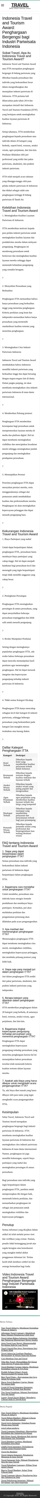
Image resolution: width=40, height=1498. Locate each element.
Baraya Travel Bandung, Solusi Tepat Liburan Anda (16, 1471)
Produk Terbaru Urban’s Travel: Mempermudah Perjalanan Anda (14, 1373)
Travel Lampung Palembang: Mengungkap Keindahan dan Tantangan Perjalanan (19, 1432)
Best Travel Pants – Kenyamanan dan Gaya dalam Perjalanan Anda (19, 1378)
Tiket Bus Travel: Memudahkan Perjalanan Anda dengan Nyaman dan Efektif (19, 1363)
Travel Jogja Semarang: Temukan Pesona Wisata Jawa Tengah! (18, 1424)
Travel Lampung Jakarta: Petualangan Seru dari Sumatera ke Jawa (19, 1476)
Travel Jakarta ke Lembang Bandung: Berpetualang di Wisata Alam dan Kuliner (18, 1354)
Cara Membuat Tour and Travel (14, 1358)
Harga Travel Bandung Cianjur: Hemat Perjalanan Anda (17, 1383)
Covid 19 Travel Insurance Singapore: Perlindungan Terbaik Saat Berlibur (17, 1388)
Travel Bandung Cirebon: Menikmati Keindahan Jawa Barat (16, 1442)
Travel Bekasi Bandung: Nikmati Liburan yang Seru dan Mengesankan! (18, 1419)
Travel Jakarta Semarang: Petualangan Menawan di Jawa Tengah (17, 1456)
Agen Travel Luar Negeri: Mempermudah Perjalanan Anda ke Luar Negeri (18, 1344)
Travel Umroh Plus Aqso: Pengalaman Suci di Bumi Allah (19, 1349)
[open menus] (3, 5)
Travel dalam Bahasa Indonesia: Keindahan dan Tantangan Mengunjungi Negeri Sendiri (19, 1339)
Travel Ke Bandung (9, 1452)
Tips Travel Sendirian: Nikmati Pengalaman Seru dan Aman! (19, 1393)
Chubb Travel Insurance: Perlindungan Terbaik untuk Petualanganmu (17, 1447)
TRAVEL (20, 4)
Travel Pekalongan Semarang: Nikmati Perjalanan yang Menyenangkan (17, 1481)
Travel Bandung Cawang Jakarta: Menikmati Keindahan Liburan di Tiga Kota (19, 1368)
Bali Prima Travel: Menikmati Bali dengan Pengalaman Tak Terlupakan (19, 1437)
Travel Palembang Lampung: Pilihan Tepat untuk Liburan (19, 1466)
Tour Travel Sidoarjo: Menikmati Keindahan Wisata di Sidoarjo (19, 1329)
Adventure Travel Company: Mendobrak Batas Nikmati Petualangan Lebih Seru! (18, 1334)
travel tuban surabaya (10, 1428)
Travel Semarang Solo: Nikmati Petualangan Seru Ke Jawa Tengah (19, 1461)
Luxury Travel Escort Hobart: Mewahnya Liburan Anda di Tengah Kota (18, 1398)
